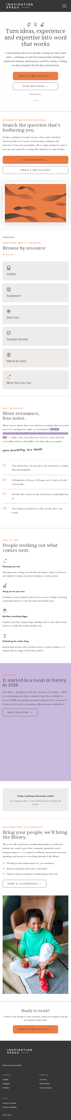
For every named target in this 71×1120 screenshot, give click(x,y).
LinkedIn (5, 1079)
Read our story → (20, 712)
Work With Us (44, 1083)
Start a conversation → (24, 883)
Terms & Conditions (10, 1107)
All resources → (9, 254)
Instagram (6, 1083)
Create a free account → (35, 76)
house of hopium (45, 1088)
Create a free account (35, 170)
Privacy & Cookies (9, 1103)
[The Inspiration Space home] (19, 6)
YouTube (6, 1088)
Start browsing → (36, 86)
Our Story (43, 1079)
